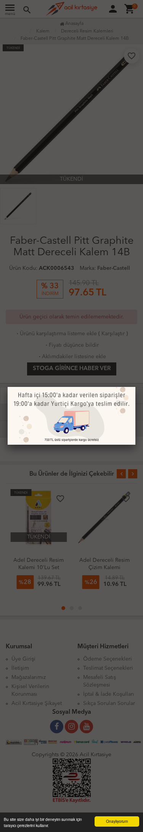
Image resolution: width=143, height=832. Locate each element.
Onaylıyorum (117, 821)
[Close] (135, 387)
